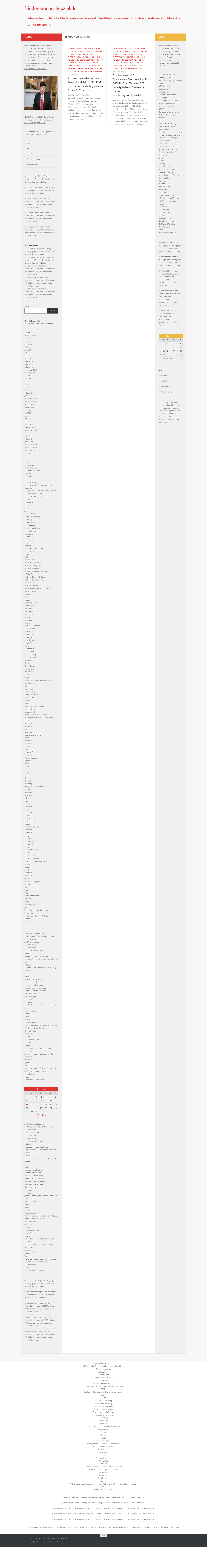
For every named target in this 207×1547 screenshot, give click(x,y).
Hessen (27, 663)
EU (25, 597)
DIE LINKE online (30, 574)
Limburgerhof (29, 723)
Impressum (28, 999)
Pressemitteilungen (31, 1040)
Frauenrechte (29, 620)
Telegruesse (29, 901)
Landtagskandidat (31, 709)
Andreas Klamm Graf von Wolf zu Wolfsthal (40, 491)
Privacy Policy (29, 1042)
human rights (29, 669)
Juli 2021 (27, 350)
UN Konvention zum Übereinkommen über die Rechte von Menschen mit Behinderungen (40, 1071)
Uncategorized (29, 904)
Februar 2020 (29, 367)
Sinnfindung (28, 867)
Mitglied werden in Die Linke (35, 1028)
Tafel (26, 893)
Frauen (27, 617)
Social (26, 870)
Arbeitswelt (28, 505)
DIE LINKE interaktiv (31, 563)
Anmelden (30, 148)
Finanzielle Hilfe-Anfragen (34, 994)
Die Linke (27, 557)
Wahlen (27, 919)
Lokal (26, 729)
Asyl (26, 508)
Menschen (28, 755)
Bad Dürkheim (29, 514)
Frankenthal (28, 614)
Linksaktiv (28, 726)
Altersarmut (28, 476)
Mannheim (28, 741)
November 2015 (30, 373)
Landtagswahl (29, 712)
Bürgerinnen (29, 542)
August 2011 (29, 376)
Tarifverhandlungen (31, 896)
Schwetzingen (29, 864)
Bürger (27, 537)
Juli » (44, 1115)
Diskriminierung (30, 591)
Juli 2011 (27, 379)
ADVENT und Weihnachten (34, 933)
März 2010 (28, 424)
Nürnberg (28, 784)
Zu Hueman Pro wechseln (57, 1542)
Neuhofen (28, 778)
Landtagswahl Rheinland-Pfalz (35, 715)
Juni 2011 (27, 381)
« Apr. (39, 1115)
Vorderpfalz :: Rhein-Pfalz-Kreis (36, 916)
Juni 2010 (27, 416)
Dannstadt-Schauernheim (34, 548)
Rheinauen (28, 853)
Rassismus (28, 830)
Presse (27, 824)
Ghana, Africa (29, 643)
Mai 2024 (27, 341)
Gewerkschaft (29, 640)
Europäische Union (31, 603)
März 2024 (28, 347)
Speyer (27, 887)
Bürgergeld (28, 540)
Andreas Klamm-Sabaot (33, 951)
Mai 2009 (27, 433)
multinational (29, 766)
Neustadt (27, 781)
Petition (27, 804)
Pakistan (27, 798)
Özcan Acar (28, 795)
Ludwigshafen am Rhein (92, 71)
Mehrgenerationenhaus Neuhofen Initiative (40, 1025)
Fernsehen (28, 609)
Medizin (27, 749)
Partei (26, 801)
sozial (26, 878)
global (26, 646)
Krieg (26, 703)
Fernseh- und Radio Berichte (35, 991)
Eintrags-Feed (32, 154)
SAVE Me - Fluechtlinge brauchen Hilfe (38, 1054)
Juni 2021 (27, 353)
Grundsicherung (30, 654)
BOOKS (27, 965)
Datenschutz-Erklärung (33, 979)
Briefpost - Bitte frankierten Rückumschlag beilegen (103, 1392)
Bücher (27, 973)
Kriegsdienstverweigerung (34, 706)
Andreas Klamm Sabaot (33, 494)
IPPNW (27, 675)
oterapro (27, 789)
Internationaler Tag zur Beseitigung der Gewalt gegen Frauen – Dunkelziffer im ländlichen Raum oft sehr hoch (40, 179)
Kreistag (27, 700)
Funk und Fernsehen (32, 626)
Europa (27, 600)
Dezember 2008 (30, 445)
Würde (26, 924)
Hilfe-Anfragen (30, 996)
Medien (27, 746)
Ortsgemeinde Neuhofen (33, 787)
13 (27, 1104)
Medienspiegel (30, 1022)
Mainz (26, 738)
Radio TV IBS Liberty (31, 827)
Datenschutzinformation (33, 985)
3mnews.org (29, 465)
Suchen (27, 306)
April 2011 (28, 387)
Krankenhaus (29, 698)
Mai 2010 (27, 419)
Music (26, 769)
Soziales (27, 884)
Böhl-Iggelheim (30, 525)
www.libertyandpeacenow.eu (35, 123)
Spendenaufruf (30, 1063)
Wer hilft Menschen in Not (34, 1080)
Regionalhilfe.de (30, 841)
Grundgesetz (29, 649)
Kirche (26, 686)
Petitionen (28, 807)
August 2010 (29, 410)
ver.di (26, 907)
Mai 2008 (27, 453)
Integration (28, 672)
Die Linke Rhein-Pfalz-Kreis (131, 69)
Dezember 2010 (30, 399)
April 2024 (28, 344)
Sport (26, 890)
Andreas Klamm (74, 49)
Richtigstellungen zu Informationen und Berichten (103, 1467)
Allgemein (28, 474)
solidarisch (28, 873)
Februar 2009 (29, 439)
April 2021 (28, 356)
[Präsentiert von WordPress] (33, 1542)
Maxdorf (27, 744)
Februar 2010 (29, 427)
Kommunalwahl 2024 (32, 695)
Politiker (27, 818)
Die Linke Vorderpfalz (32, 586)
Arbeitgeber (28, 502)
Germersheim (29, 629)
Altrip (26, 479)
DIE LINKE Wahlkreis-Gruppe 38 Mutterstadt (41, 588)
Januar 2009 (28, 442)
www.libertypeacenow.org (42, 120)
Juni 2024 (27, 338)
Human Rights (29, 666)
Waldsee (27, 922)
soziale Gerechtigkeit (32, 881)
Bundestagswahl (75, 63)
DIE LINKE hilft (29, 560)
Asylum (27, 511)
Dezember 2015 (30, 370)
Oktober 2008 (29, 450)
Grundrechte (29, 652)
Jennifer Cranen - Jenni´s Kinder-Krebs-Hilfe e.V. (103, 1426)
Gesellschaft (29, 634)
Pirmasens (28, 812)
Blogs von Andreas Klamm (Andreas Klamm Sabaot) (103, 1386)
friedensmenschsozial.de (50, 8)
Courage (27, 545)
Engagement (29, 594)
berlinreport (28, 953)
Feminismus (29, 606)
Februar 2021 (29, 361)
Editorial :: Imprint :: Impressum (36, 988)
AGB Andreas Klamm (32, 942)
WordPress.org (32, 165)
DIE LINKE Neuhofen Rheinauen (90, 69)
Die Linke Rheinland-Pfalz (34, 580)
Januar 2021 (28, 364)
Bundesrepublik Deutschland (89, 60)
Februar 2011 (29, 393)
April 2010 (28, 422)
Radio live (28, 1045)
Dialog (26, 554)
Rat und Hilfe (29, 833)
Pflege (26, 810)
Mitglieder (28, 764)
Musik (26, 772)
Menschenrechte (30, 758)
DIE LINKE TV (29, 583)
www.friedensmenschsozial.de (35, 69)
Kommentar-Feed (33, 159)
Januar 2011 (28, 396)
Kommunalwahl (30, 692)
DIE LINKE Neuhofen (134, 63)
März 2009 (28, 436)
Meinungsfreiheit (30, 752)
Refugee (27, 835)
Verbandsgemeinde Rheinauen (36, 910)
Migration (28, 761)
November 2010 (30, 402)
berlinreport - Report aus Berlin (36, 956)
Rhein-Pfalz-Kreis (31, 850)
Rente (26, 847)
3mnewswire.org (30, 468)
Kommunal (28, 689)
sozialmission (29, 1060)
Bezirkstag (28, 519)
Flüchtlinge (28, 611)
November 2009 (30, 430)
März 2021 (28, 358)
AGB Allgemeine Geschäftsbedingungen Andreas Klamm (171, 80)
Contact (27, 976)
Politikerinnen (29, 821)
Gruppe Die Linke (30, 657)
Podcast (27, 1037)
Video (26, 1077)
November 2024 (30, 335)
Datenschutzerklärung (32, 982)
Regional (27, 838)
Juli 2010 (27, 413)
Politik (26, 815)
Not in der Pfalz (30, 1031)
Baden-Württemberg (32, 517)
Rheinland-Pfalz (30, 856)
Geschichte (28, 632)
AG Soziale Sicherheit (32, 471)
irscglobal (27, 677)
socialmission (29, 1057)
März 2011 (28, 390)
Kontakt (27, 1014)
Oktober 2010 (29, 404)
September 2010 (30, 407)
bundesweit (28, 534)
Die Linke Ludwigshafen (83, 66)
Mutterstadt (29, 775)
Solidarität (28, 876)
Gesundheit (28, 637)
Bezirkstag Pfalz (30, 522)
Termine (27, 1065)
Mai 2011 (27, 384)
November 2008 (30, 447)
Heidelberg (28, 660)
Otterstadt (28, 792)
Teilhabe (27, 899)
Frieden (27, 623)
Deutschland (89, 63)
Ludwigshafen (75, 71)
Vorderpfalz (28, 913)
